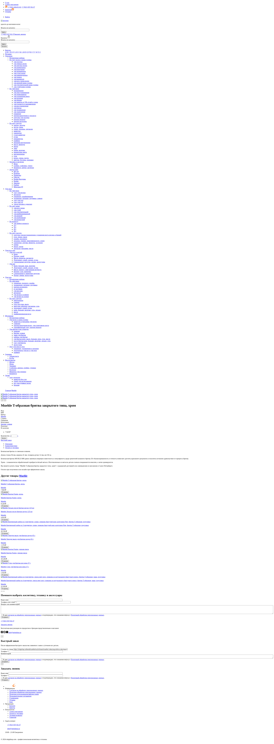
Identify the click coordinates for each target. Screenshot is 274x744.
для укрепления (19, 112)
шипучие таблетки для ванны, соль (26, 306)
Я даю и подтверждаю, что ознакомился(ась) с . (53, 615)
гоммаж (16, 302)
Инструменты (10, 360)
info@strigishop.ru (14, 632)
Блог (11, 702)
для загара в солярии (21, 295)
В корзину (5, 492)
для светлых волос (20, 66)
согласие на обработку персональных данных (24, 615)
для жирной (18, 216)
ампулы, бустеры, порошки (24, 160)
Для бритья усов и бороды (19, 329)
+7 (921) (7, 34)
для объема (18, 100)
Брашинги (13, 374)
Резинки (17, 173)
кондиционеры (19, 154)
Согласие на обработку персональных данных (26, 690)
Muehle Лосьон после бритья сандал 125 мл (16, 511)
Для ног (12, 264)
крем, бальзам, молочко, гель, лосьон (27, 310)
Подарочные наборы (17, 58)
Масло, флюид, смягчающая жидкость (27, 270)
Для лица (8, 189)
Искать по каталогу (8, 28)
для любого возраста (21, 223)
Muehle (3, 416)
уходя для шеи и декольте (23, 204)
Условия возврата (15, 715)
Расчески (12, 370)
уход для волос (14, 377)
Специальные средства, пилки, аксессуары (29, 262)
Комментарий (6, 653)
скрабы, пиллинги (20, 239)
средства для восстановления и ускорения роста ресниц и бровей (37, 235)
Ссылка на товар (7, 649)
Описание (9, 444)
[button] (2, 591)
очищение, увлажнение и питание (26, 348)
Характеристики (11, 446)
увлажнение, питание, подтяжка (25, 285)
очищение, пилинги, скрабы (24, 283)
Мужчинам (9, 316)
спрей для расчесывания (22, 381)
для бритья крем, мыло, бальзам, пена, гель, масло (32, 339)
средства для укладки (21, 117)
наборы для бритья (20, 337)
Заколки (17, 183)
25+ (15, 225)
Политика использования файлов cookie (24, 694)
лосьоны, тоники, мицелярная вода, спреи (29, 241)
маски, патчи (18, 246)
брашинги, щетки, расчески (24, 168)
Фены (11, 364)
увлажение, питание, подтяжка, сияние (28, 198)
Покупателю (9, 710)
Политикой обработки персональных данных (87, 615)
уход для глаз (18, 200)
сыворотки (18, 133)
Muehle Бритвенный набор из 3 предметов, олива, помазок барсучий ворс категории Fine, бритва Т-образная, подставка (45, 525)
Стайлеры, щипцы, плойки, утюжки (22, 368)
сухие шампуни (19, 135)
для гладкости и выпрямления (25, 104)
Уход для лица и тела (17, 347)
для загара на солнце (21, 297)
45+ (15, 229)
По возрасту (13, 221)
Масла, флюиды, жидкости (23, 258)
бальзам (16, 385)
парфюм (17, 141)
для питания (18, 98)
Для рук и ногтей (15, 252)
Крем (16, 254)
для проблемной (20, 218)
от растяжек (18, 289)
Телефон (4, 651)
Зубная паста (14, 356)
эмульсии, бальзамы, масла (23, 248)
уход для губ (18, 202)
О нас (7, 3)
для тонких (18, 77)
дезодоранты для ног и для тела (25, 350)
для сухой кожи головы (22, 87)
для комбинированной (22, 214)
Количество (5, 436)
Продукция (9, 704)
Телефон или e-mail (8, 602)
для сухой (17, 210)
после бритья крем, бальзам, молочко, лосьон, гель (32, 341)
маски (16, 146)
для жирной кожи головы (23, 83)
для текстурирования (21, 92)
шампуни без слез (20, 379)
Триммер (12, 366)
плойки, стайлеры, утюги (23, 166)
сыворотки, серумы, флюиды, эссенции (28, 243)
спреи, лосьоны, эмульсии (23, 129)
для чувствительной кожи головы (26, 85)
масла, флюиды (19, 144)
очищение (17, 114)
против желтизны (20, 121)
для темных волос (20, 64)
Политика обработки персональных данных (25, 692)
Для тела (8, 277)
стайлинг (17, 323)
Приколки (17, 175)
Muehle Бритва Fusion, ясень (11, 498)
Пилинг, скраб (19, 256)
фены (16, 164)
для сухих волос (19, 73)
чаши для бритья (20, 335)
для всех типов (19, 208)
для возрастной (19, 220)
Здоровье (8, 354)
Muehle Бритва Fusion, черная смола (14, 553)
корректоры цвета (20, 152)
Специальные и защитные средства (27, 273)
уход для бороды (20, 343)
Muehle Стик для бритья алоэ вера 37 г (15, 567)
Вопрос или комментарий (10, 604)
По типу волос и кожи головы (20, 60)
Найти (4, 32)
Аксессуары (13, 169)
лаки (15, 148)
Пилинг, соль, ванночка (22, 271)
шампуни (17, 131)
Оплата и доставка (12, 448)
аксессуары (18, 345)
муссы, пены (18, 127)
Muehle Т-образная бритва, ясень (13, 484)
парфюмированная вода (22, 314)
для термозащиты (20, 94)
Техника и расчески (16, 162)
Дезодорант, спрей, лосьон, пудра (26, 260)
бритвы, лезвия (19, 333)
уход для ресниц (20, 193)
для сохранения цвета (22, 96)
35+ (15, 227)
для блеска (17, 108)
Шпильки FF (18, 187)
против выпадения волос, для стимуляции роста (31, 325)
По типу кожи (14, 206)
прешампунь (18, 139)
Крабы (16, 181)
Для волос (9, 56)
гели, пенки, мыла (20, 237)
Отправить (5, 617)
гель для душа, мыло (21, 304)
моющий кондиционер (22, 143)
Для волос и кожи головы (18, 320)
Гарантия (12, 717)
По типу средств (15, 123)
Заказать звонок (20, 34)
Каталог (4, 46)
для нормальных (20, 67)
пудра (16, 137)
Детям (7, 375)
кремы (16, 245)
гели (15, 156)
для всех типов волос (21, 81)
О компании (13, 698)
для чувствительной (21, 212)
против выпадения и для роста (25, 116)
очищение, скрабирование (23, 196)
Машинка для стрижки (17, 372)
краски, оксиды (19, 125)
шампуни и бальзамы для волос (25, 322)
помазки (17, 331)
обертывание (18, 300)
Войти (7, 17)
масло (16, 312)
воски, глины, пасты (21, 158)
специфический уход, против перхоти (27, 327)
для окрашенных (20, 71)
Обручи (16, 177)
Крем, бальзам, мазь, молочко (24, 266)
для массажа (18, 291)
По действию (14, 89)
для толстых (18, 62)
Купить (4, 438)
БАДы (11, 358)
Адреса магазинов (11, 4)
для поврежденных (21, 75)
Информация (10, 688)
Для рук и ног (10, 250)
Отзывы (8, 12)
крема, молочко (19, 150)
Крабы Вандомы (20, 179)
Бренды (8, 50)
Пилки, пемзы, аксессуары (23, 275)
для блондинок (19, 69)
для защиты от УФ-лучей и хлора (26, 102)
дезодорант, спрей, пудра (23, 308)
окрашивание (19, 91)
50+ (15, 231)
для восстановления (21, 106)
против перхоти (19, 119)
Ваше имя (4, 600)
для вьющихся (19, 79)
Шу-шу (16, 171)
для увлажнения (19, 110)
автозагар (17, 194)
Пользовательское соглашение (20, 696)
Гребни (16, 185)
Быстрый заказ (6, 440)
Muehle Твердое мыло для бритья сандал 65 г (17, 539)
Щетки (11, 362)
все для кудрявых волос (22, 383)
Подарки (8, 54)
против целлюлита (20, 287)
